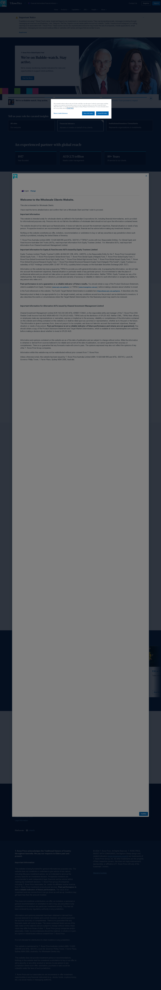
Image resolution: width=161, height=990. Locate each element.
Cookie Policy (70, 108)
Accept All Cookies (102, 113)
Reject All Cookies (88, 113)
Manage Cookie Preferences (61, 113)
